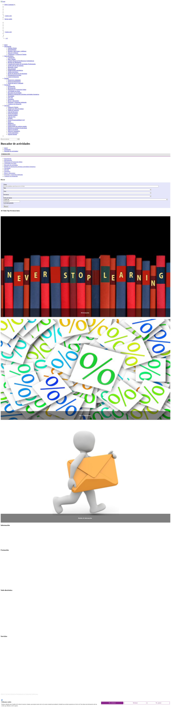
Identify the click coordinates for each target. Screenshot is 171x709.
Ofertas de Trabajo (13, 107)
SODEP (10, 118)
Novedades (11, 96)
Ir (18, 139)
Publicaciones (12, 125)
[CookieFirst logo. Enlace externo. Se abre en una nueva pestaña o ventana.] (2, 700)
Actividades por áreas (14, 91)
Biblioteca (11, 123)
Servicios (6, 105)
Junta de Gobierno (13, 53)
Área (4, 191)
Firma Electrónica (13, 113)
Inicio (5, 45)
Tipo (4, 188)
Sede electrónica (8, 56)
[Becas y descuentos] (85, 419)
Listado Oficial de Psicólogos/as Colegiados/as (21, 61)
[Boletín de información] (85, 521)
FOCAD (10, 97)
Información (7, 46)
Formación (7, 85)
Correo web (8, 16)
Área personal (12, 69)
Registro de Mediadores (14, 62)
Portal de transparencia (14, 81)
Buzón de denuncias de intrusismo (17, 73)
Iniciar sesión (8, 19)
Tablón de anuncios (13, 110)
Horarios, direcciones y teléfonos (17, 51)
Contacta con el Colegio (7, 633)
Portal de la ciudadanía (14, 80)
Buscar (6, 206)
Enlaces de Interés (13, 129)
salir (7, 38)
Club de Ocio (11, 117)
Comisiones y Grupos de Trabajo (17, 54)
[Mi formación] (85, 316)
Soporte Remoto (12, 134)
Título (5, 184)
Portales (6, 78)
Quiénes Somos (12, 48)
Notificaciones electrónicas (15, 70)
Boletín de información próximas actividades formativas (23, 94)
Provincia (6, 194)
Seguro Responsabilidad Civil (16, 120)
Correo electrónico (13, 133)
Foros (9, 121)
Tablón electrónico (13, 72)
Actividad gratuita (8, 203)
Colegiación (11, 57)
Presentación (11, 86)
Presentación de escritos (14, 75)
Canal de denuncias (13, 77)
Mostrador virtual (13, 67)
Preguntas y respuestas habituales (17, 102)
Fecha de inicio (7, 198)
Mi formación (11, 88)
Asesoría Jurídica (12, 115)
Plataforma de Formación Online (17, 89)
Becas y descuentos (13, 101)
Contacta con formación (14, 104)
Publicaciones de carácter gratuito (17, 126)
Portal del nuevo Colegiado (15, 83)
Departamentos (12, 49)
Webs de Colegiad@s (14, 131)
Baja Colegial (11, 59)
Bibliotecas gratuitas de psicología (17, 128)
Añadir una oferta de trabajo (16, 109)
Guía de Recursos (13, 112)
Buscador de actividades (14, 93)
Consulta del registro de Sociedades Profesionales (22, 64)
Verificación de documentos (15, 65)
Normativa (11, 99)
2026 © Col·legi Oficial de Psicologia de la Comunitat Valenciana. (19, 694)
